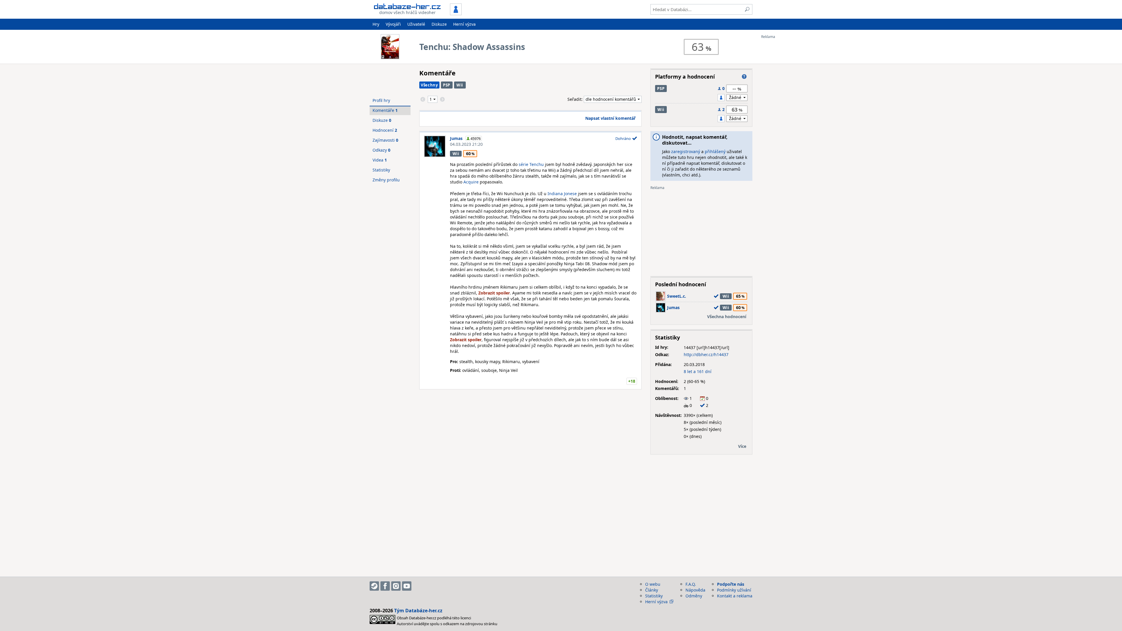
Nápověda (695, 590)
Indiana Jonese (562, 193)
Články (651, 590)
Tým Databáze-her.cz (418, 610)
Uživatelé (416, 24)
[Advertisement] (784, 126)
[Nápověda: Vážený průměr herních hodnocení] (744, 76)
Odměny (693, 596)
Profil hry (381, 100)
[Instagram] (396, 586)
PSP (446, 85)
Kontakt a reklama (734, 596)
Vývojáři (393, 24)
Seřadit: (575, 99)
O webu (652, 584)
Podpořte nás (730, 584)
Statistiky (381, 170)
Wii (459, 85)
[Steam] (374, 586)
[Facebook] (385, 586)
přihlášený (715, 151)
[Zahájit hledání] (747, 9)
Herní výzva (464, 24)
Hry (376, 24)
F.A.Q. (690, 584)
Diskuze (439, 24)
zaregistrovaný (685, 151)
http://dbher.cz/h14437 (706, 354)
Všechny (429, 85)
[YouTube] (406, 586)
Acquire (471, 182)
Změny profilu (386, 180)
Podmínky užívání (734, 590)
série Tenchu (531, 164)
